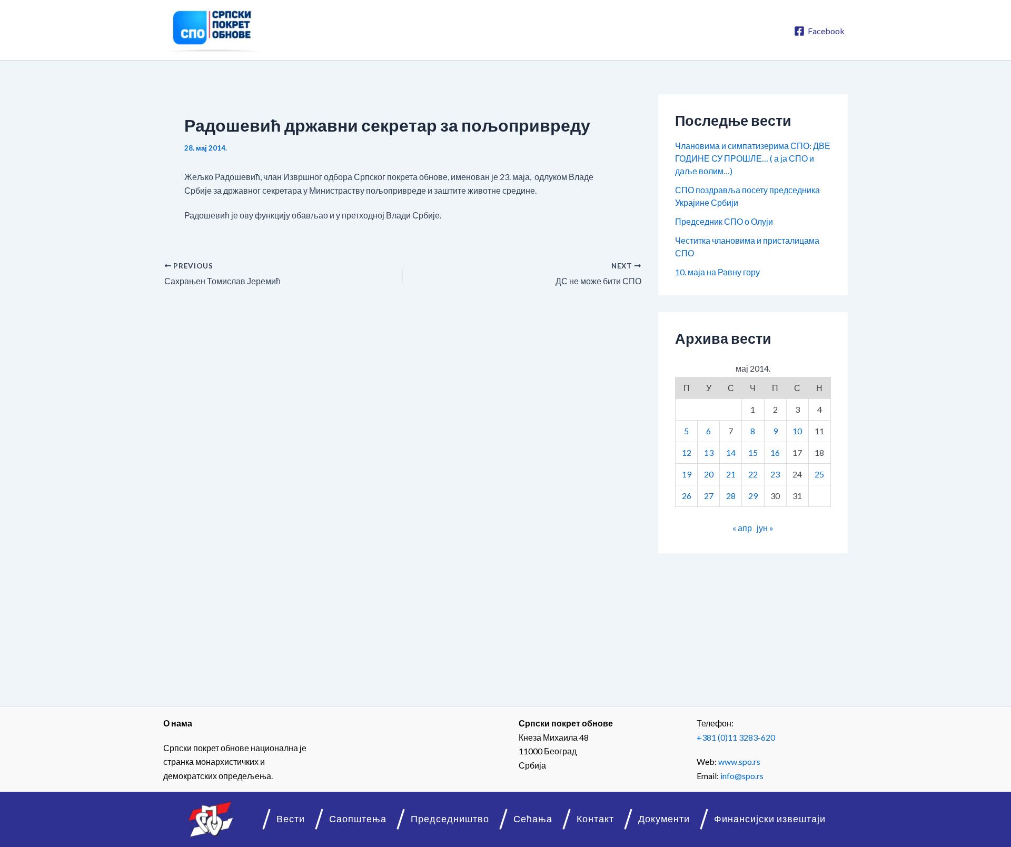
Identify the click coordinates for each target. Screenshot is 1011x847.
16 (775, 452)
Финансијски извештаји (770, 818)
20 (708, 474)
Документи (664, 818)
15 (753, 452)
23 (775, 474)
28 (731, 496)
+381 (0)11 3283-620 (736, 737)
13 (708, 452)
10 (797, 431)
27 (708, 496)
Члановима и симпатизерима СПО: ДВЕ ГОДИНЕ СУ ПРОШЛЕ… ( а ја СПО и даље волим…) (752, 158)
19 (686, 474)
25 (819, 474)
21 (731, 474)
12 (686, 452)
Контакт (595, 818)
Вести (290, 818)
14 (731, 452)
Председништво (450, 818)
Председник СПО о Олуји (724, 221)
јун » (765, 528)
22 (753, 474)
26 (686, 496)
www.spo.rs (739, 761)
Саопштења (357, 818)
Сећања (532, 818)
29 (753, 496)
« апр (742, 528)
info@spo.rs (742, 776)
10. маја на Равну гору (717, 272)
